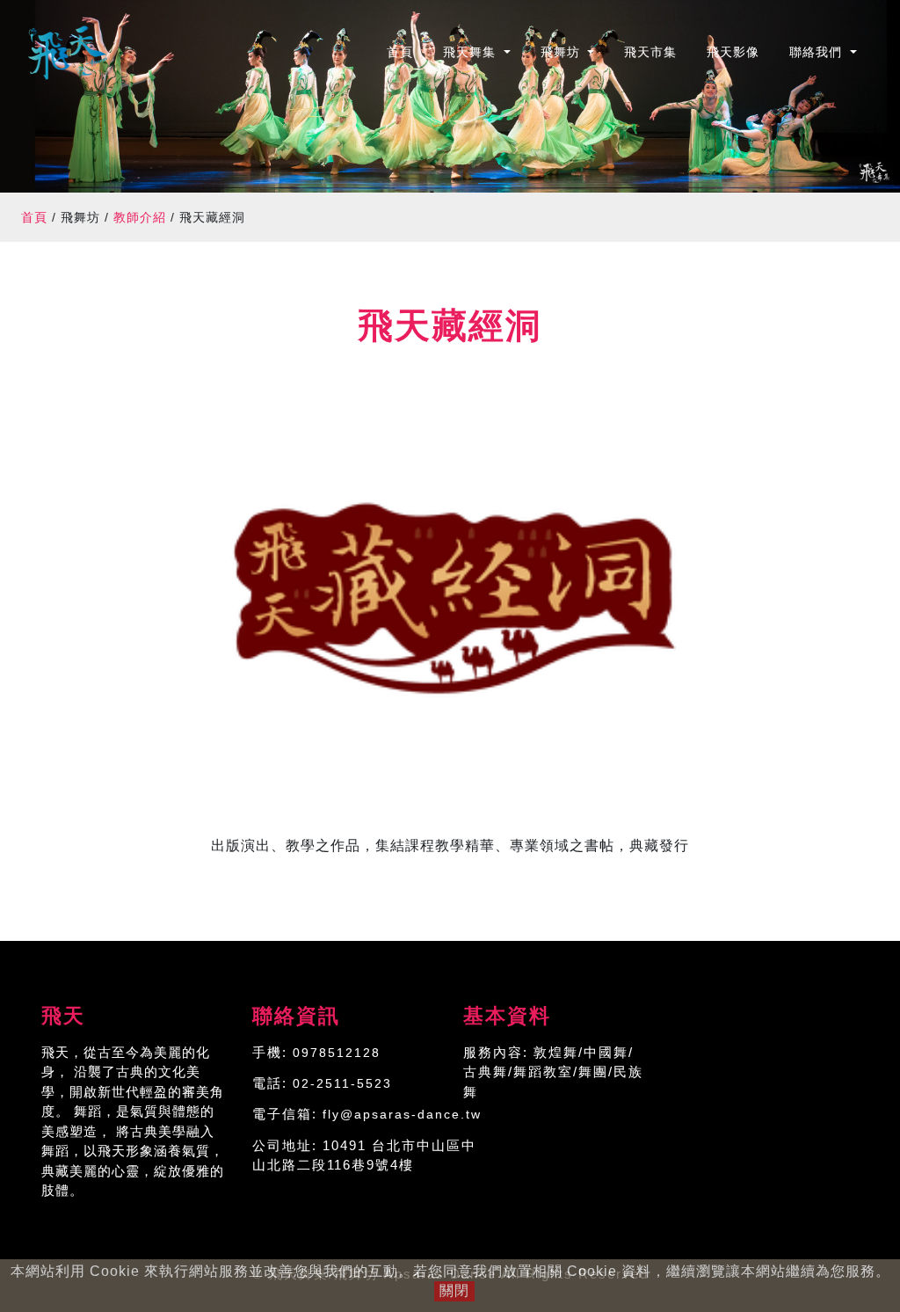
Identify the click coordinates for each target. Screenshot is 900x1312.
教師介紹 (139, 217)
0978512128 (337, 1053)
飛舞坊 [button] (562, 52)
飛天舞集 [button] (471, 52)
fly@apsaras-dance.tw (402, 1114)
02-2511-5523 (342, 1083)
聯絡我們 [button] (817, 52)
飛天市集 (650, 52)
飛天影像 (733, 52)
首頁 (407, 51)
